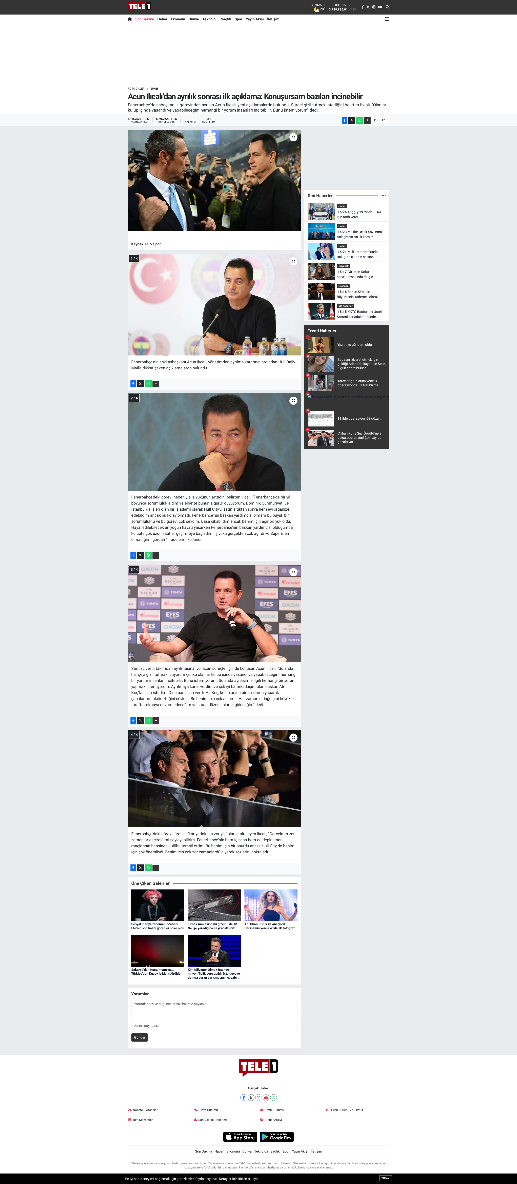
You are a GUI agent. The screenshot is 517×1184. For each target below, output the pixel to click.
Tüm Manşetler (142, 1120)
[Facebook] (243, 1097)
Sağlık (226, 19)
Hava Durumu (209, 1110)
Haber (162, 19)
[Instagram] (258, 1097)
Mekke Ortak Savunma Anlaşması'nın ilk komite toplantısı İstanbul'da (359, 235)
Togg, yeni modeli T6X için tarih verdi (359, 214)
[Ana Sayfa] (131, 19)
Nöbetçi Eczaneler (145, 1110)
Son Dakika (144, 19)
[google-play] (277, 1137)
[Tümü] (384, 195)
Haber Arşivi (273, 1120)
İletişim (273, 19)
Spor (238, 19)
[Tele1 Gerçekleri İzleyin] (139, 7)
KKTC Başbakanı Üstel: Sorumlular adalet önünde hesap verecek (359, 315)
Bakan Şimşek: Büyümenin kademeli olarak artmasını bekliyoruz (358, 295)
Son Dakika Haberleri (212, 1120)
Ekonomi (178, 19)
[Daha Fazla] (367, 120)
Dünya (194, 19)
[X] (251, 1097)
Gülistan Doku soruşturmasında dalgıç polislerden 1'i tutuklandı (355, 275)
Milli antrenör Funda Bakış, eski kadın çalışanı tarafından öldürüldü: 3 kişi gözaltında (357, 255)
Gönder (139, 1037)
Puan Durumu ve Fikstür (347, 1110)
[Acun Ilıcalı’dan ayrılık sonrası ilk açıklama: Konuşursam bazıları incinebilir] (214, 180)
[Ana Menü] (387, 19)
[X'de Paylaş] (351, 120)
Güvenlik (343, 266)
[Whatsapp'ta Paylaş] (359, 120)
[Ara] (387, 7)
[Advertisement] (258, 55)
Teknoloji (210, 19)
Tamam (385, 1178)
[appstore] (240, 1137)
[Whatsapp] (273, 1097)
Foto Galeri (136, 88)
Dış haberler (345, 305)
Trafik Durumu (274, 1110)
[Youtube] (266, 1097)
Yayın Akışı (255, 19)
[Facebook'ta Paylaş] (344, 120)
